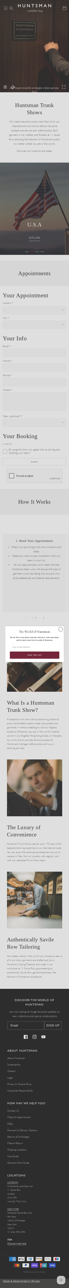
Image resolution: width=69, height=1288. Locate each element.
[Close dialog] (60, 629)
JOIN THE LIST (34, 655)
